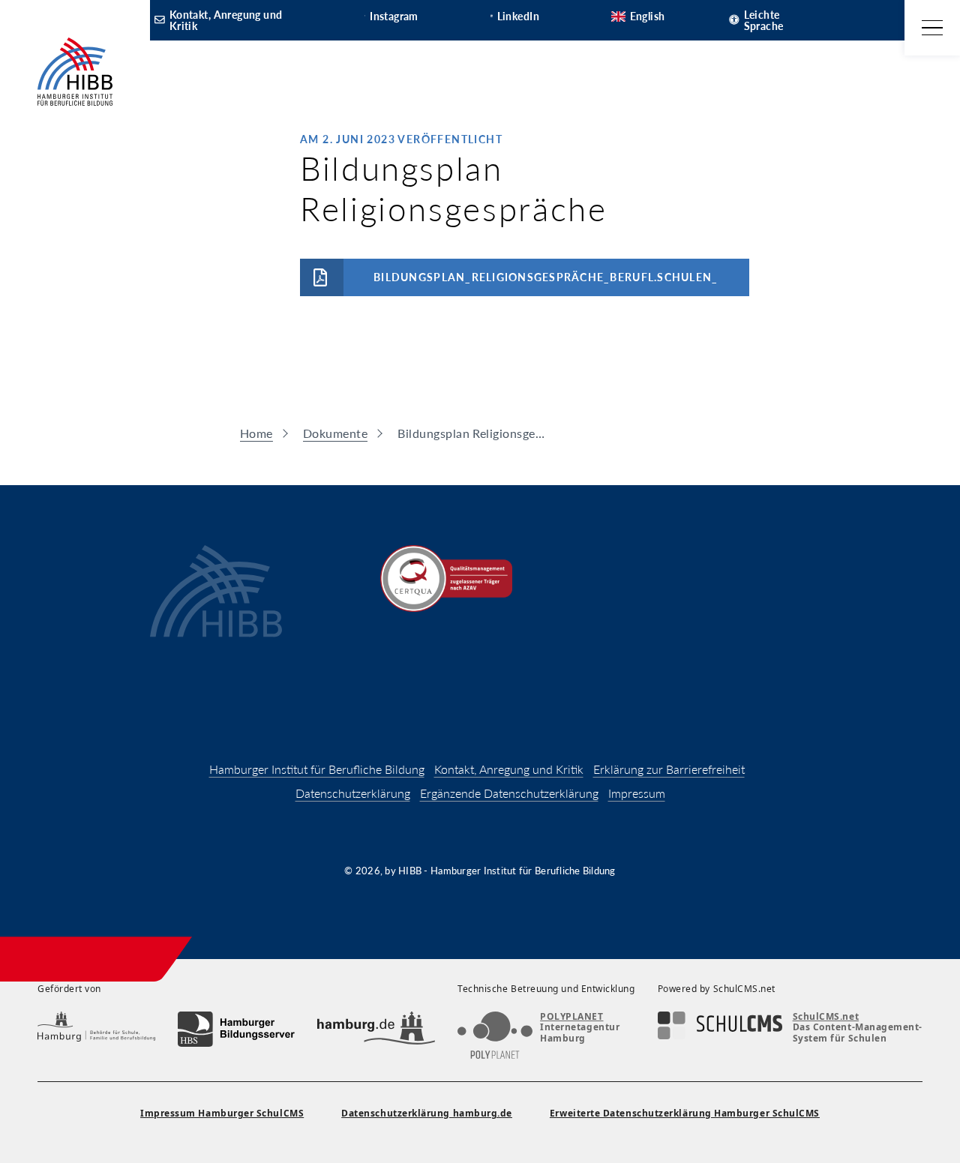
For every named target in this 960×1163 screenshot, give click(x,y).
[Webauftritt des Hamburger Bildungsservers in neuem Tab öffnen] (237, 1029)
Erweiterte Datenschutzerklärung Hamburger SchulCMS (685, 1113)
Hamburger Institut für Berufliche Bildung (316, 769)
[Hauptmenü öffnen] (932, 27)
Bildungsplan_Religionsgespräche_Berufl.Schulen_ (546, 277)
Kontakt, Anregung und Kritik (509, 769)
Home (256, 433)
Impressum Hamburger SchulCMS (222, 1113)
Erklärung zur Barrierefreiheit (669, 769)
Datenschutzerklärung (353, 793)
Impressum (636, 793)
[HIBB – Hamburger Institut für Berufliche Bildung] (75, 71)
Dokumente (335, 433)
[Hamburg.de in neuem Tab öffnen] (376, 1029)
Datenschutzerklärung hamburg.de (426, 1113)
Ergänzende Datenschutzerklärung (509, 793)
